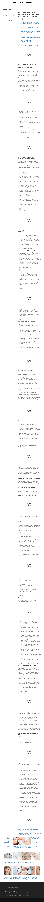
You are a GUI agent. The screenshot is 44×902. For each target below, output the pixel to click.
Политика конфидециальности (10, 891)
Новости (9, 5)
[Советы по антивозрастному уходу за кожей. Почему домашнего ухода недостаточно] (8, 859)
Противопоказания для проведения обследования (31, 31)
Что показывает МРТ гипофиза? (27, 28)
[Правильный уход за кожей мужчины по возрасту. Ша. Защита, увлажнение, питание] (17, 844)
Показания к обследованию (26, 41)
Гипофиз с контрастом (22, 830)
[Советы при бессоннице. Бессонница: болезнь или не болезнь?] (26, 874)
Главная (5, 5)
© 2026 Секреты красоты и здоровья (12, 887)
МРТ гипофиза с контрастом (26, 32)
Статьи (14, 5)
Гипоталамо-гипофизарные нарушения (30, 829)
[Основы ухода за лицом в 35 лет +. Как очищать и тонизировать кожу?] (26, 844)
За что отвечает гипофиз (26, 40)
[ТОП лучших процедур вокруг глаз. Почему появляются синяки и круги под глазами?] (26, 859)
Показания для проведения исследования (29, 30)
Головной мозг (26, 833)
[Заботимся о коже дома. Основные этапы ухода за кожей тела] (35, 859)
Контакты (6, 890)
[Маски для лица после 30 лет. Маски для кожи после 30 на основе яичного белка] (17, 874)
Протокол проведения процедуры (27, 33)
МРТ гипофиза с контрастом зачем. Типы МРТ (28, 45)
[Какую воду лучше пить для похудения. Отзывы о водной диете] (35, 841)
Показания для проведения (33, 830)
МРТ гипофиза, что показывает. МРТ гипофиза (28, 27)
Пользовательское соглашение (15, 890)
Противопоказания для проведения (25, 832)
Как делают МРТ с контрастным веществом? (29, 35)
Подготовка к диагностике (23, 834)
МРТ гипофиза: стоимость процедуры (28, 36)
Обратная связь (8, 894)
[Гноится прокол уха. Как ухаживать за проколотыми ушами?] (8, 874)
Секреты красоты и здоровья (22, 2)
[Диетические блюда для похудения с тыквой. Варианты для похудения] (8, 841)
